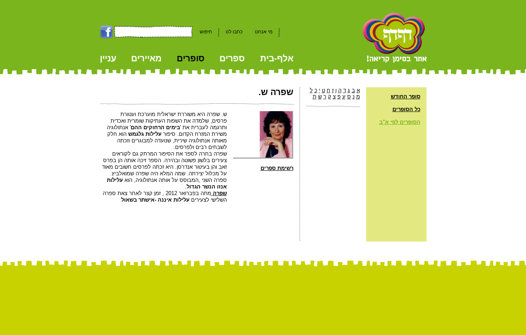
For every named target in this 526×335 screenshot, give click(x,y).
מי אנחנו (263, 32)
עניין (108, 58)
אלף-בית (276, 58)
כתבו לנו (234, 32)
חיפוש (206, 32)
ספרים (232, 58)
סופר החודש (405, 96)
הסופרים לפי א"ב (399, 122)
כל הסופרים (406, 109)
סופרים (191, 58)
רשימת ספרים (277, 168)
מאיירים (146, 58)
